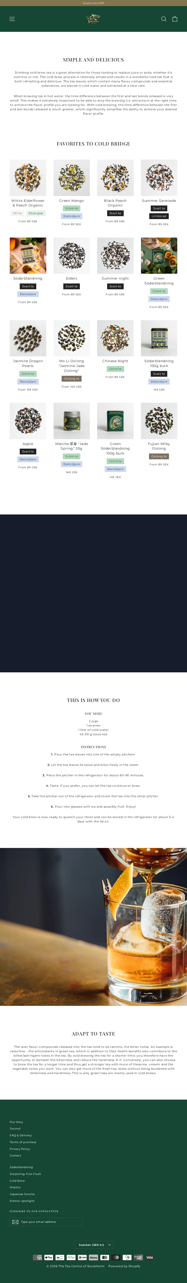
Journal (15, 1128)
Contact (15, 1155)
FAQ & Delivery (21, 1135)
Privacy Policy (20, 1149)
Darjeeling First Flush (25, 1174)
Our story (16, 1122)
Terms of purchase (23, 1142)
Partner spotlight (22, 1201)
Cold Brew (17, 1180)
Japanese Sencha (22, 1194)
